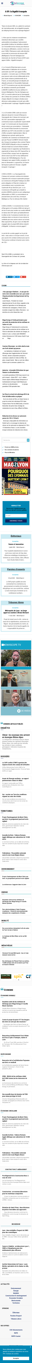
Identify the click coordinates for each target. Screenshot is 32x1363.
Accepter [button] (16, 1358)
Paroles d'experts (16, 569)
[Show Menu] (2, 3)
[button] (16, 658)
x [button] (30, 1347)
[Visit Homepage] (17, 3)
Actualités (26, 15)
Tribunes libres (16, 602)
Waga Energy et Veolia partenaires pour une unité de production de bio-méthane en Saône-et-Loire (15, 322)
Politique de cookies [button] (12, 1353)
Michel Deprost (20, 547)
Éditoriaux (16, 536)
